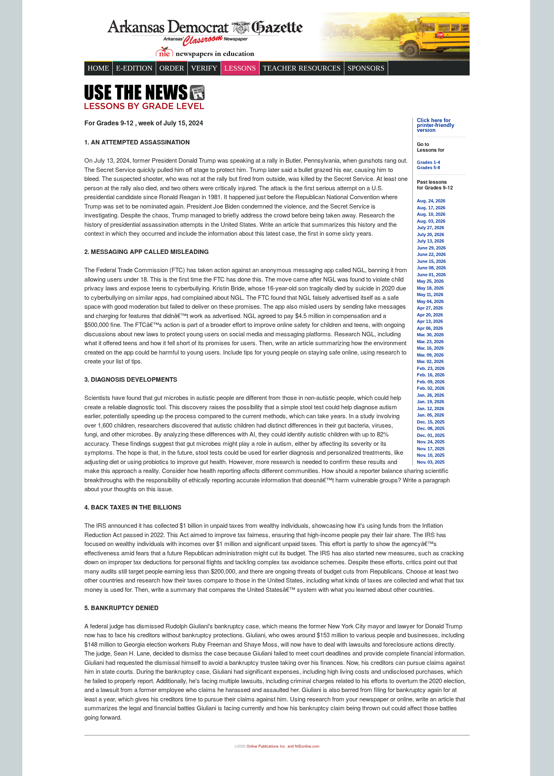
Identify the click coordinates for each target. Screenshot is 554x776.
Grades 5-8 (428, 167)
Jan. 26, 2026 (430, 395)
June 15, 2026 (431, 261)
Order (171, 68)
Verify (204, 68)
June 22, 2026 (431, 254)
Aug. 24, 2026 (431, 200)
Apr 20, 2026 (430, 314)
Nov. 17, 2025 (430, 448)
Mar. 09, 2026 (430, 355)
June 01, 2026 (431, 274)
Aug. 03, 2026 (431, 221)
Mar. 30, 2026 (430, 334)
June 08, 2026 (431, 267)
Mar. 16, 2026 (430, 348)
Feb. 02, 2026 (430, 388)
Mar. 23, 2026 (430, 341)
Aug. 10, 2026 (431, 214)
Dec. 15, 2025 (430, 421)
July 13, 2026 (430, 241)
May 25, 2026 (430, 281)
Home (98, 68)
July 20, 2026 (430, 234)
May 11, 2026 (430, 294)
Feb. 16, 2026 (430, 374)
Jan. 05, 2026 (430, 415)
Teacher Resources (302, 68)
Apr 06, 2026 (430, 328)
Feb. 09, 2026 (430, 381)
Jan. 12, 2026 (430, 408)
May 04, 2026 (430, 301)
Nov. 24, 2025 (430, 441)
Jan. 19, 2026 (430, 401)
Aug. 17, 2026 (431, 207)
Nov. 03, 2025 (430, 462)
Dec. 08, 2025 (430, 428)
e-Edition (134, 68)
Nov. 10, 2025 (430, 455)
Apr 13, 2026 (430, 321)
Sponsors (366, 68)
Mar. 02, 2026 (430, 361)
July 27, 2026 (430, 227)
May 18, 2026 (430, 288)
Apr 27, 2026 (430, 307)
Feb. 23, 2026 (430, 368)
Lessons (240, 68)
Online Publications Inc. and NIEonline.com (283, 746)
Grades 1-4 (428, 162)
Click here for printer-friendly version (435, 125)
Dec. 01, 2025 (430, 435)
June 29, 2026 (431, 247)
